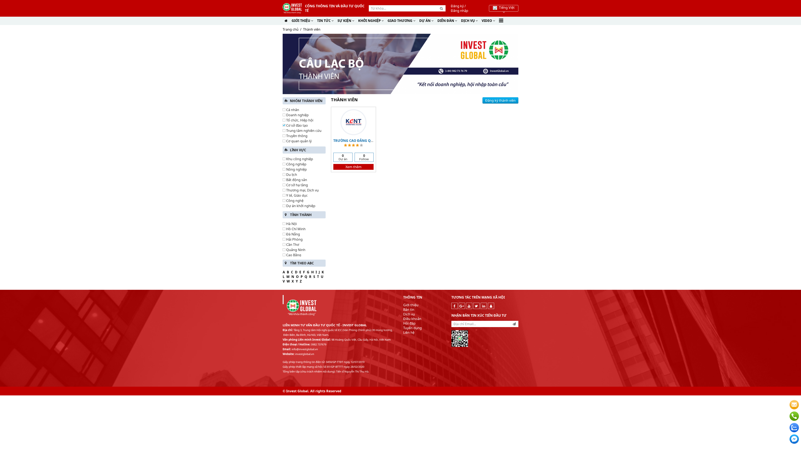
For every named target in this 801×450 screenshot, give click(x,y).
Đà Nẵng (292, 234)
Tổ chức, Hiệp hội (299, 120)
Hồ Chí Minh (295, 229)
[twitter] (476, 306)
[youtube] (469, 306)
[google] (462, 306)
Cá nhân (292, 110)
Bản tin (408, 309)
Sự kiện (345, 20)
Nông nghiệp (296, 169)
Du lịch (291, 174)
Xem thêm (353, 167)
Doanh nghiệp (297, 115)
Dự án (425, 20)
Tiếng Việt (506, 7)
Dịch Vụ (468, 20)
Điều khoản (412, 318)
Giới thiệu (301, 20)
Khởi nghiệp (370, 20)
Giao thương (400, 20)
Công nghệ (294, 200)
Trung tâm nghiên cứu (303, 130)
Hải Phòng (294, 239)
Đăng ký (457, 6)
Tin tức (324, 20)
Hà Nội (291, 223)
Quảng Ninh (295, 250)
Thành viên (311, 29)
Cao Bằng (293, 255)
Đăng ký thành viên (500, 100)
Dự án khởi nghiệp (300, 206)
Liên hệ (408, 332)
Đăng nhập (459, 10)
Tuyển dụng (412, 328)
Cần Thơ (292, 244)
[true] (514, 324)
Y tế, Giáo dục (296, 195)
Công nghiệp (295, 164)
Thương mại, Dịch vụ (302, 190)
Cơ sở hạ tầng (296, 185)
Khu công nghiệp (299, 159)
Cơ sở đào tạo (296, 125)
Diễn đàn (446, 20)
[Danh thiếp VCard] (491, 306)
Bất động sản (296, 180)
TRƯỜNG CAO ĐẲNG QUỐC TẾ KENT (362, 140)
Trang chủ (290, 29)
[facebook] (454, 306)
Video (487, 20)
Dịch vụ (409, 314)
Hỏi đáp (409, 323)
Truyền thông (296, 136)
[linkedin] (484, 306)
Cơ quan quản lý (298, 141)
